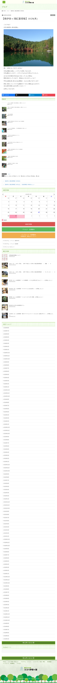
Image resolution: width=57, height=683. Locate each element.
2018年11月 (7, 617)
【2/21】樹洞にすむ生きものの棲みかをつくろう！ (15, 142)
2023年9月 (6, 436)
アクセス (19, 663)
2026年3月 (6, 343)
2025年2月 (6, 383)
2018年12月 (7, 614)
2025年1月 (6, 386)
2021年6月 (6, 520)
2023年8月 (6, 439)
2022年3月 (6, 492)
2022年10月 (7, 470)
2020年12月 (7, 539)
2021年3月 (6, 530)
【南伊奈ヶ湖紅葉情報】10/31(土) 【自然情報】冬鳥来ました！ (19, 184)
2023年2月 (6, 458)
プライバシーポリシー (9, 246)
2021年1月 (6, 536)
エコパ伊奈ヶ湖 (10, 176)
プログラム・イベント (26, 661)
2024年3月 (6, 418)
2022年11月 (7, 467)
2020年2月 (6, 570)
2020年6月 (6, 558)
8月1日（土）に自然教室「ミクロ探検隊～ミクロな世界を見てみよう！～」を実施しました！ (31, 280)
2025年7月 (6, 368)
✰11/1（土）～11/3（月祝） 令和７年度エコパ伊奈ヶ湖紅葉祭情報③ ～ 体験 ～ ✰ (30, 263)
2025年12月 (7, 352)
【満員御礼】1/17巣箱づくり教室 (13, 163)
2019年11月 (7, 579)
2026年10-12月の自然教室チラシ (16, 305)
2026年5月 (6, 337)
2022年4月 (6, 489)
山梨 (30, 176)
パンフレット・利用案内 (8, 663)
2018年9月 (6, 623)
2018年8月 (6, 626)
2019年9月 (6, 586)
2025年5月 (6, 374)
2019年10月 (7, 583)
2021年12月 (7, 502)
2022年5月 (6, 486)
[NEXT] (53, 194)
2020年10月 (7, 545)
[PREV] (3, 194)
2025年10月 (7, 358)
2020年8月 (6, 551)
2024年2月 (6, 421)
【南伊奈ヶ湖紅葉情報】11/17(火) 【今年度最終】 (15, 149)
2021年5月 (6, 523)
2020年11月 (7, 542)
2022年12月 (7, 464)
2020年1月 (6, 573)
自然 (38, 176)
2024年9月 (6, 399)
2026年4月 (6, 340)
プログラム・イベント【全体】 (11, 243)
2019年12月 (7, 576)
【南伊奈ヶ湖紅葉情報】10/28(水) (12, 181)
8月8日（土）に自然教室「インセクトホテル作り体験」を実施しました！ (26, 297)
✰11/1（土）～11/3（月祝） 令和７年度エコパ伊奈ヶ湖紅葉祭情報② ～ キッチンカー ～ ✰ (32, 272)
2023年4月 (6, 452)
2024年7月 (6, 405)
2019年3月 (6, 604)
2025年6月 (6, 371)
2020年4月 (6, 564)
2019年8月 (6, 589)
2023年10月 (7, 433)
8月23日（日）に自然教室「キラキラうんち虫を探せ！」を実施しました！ (26, 288)
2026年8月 (6, 327)
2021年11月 (7, 505)
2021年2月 (6, 533)
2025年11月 (7, 355)
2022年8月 (6, 477)
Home (4, 661)
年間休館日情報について (14, 255)
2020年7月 (6, 554)
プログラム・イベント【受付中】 (12, 240)
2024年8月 (6, 402)
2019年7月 (6, 592)
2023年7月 (6, 443)
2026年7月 (6, 330)
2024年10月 (7, 396)
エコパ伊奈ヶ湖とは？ (13, 661)
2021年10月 (7, 508)
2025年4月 (6, 377)
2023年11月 (7, 430)
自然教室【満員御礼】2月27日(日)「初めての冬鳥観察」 (16, 121)
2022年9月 (6, 474)
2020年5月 (6, 561)
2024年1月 (6, 424)
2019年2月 (6, 607)
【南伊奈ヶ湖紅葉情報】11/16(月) (13, 156)
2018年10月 (7, 620)
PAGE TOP (54, 661)
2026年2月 (6, 346)
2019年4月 (6, 601)
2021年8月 (6, 514)
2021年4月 (6, 526)
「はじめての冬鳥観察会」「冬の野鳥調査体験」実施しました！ (17, 128)
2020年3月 (6, 567)
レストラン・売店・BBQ (39, 661)
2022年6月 (6, 483)
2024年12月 (7, 390)
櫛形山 (34, 176)
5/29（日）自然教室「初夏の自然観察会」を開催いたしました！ (17, 107)
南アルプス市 (17, 176)
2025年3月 (6, 380)
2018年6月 (6, 632)
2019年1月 (6, 611)
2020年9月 (6, 548)
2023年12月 (7, 427)
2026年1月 (6, 349)
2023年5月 (6, 449)
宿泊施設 (49, 661)
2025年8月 (6, 365)
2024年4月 (6, 414)
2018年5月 (6, 635)
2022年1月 (6, 498)
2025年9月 (6, 362)
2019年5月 (6, 598)
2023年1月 (6, 461)
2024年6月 (6, 408)
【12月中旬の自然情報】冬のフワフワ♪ (14, 135)
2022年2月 (6, 495)
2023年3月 (6, 455)
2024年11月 (7, 393)
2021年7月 (6, 517)
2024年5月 (6, 411)
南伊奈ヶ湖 (24, 176)
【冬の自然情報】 (10, 114)
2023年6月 (6, 446)
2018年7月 (6, 629)
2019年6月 (6, 595)
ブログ (52, 15)
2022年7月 (6, 480)
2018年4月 (6, 638)
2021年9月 (6, 511)
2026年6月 (6, 334)
